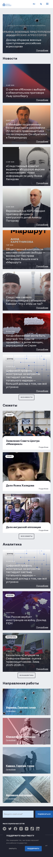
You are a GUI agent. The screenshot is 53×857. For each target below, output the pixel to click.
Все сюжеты (26, 536)
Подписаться (44, 814)
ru (34, 4)
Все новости (26, 397)
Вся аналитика (26, 675)
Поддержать (33, 849)
